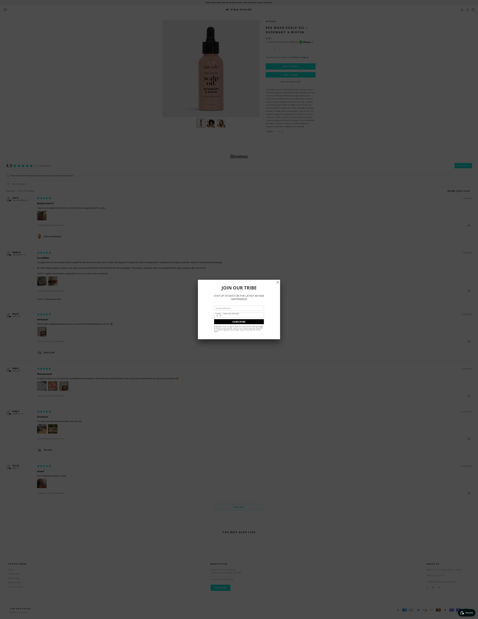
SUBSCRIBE (239, 321)
